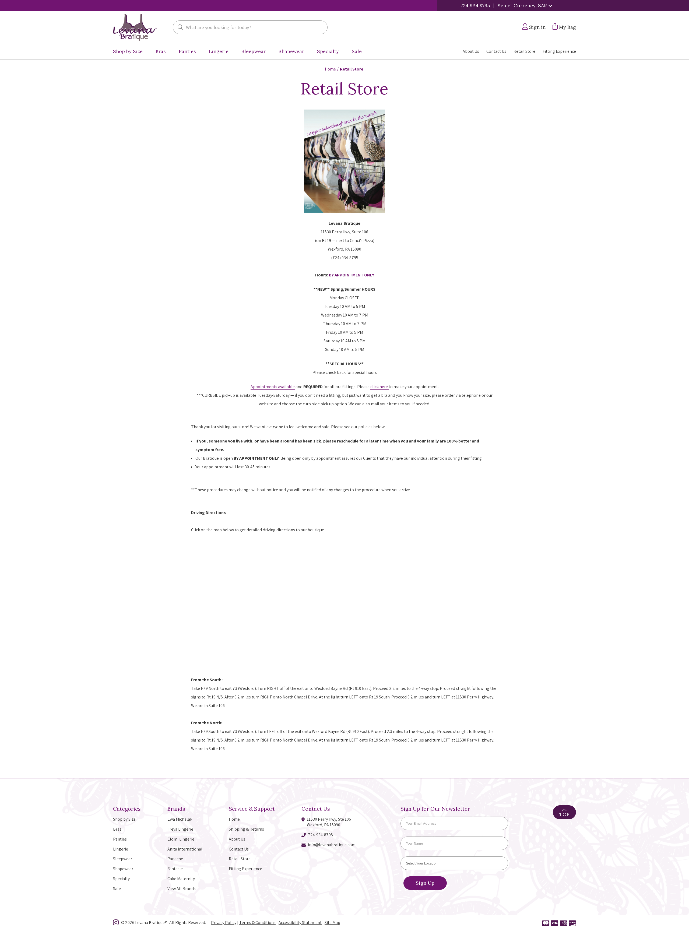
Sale (357, 51)
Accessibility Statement (300, 922)
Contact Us (496, 51)
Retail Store (524, 51)
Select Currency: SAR (523, 5)
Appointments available (273, 386)
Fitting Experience (559, 51)
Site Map (332, 922)
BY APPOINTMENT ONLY (351, 275)
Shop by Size (128, 51)
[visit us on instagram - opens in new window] (116, 923)
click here (379, 386)
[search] (180, 27)
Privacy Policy (223, 922)
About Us (471, 51)
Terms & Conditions (257, 922)
